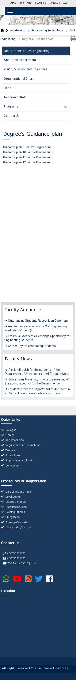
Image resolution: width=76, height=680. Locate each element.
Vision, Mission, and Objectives (26, 69)
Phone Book (12, 455)
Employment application (20, 460)
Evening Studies (15, 511)
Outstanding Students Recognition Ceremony (38, 320)
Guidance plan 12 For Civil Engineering (28, 162)
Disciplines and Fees (18, 491)
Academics (18, 30)
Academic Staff (15, 97)
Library (9, 435)
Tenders (10, 450)
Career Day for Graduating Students (32, 346)
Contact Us (11, 115)
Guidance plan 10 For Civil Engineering (28, 152)
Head (7, 88)
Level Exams (12, 496)
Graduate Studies (16, 506)
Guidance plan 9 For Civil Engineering (27, 147)
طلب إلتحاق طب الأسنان (19, 527)
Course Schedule (15, 501)
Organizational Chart (19, 78)
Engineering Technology (47, 30)
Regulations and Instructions (22, 445)
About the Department (20, 60)
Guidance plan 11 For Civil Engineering (28, 157)
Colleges (10, 429)
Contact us (12, 465)
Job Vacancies (14, 440)
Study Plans (12, 517)
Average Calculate (16, 522)
